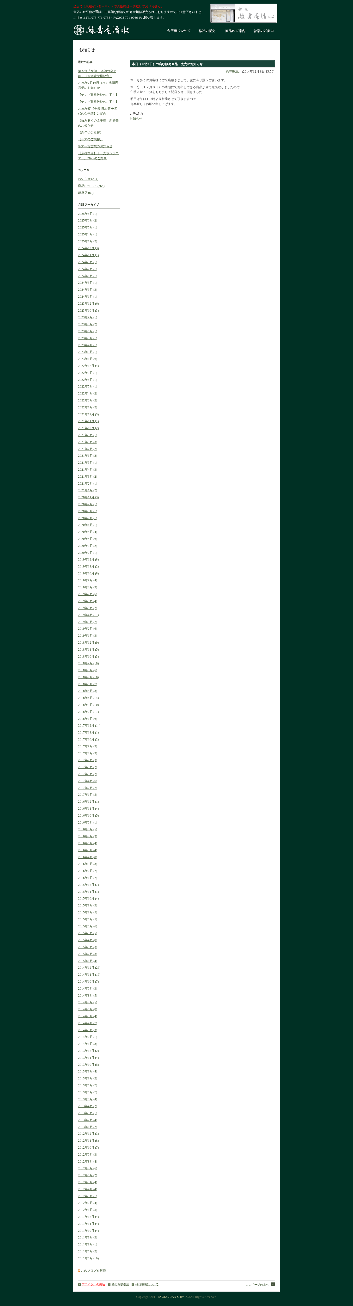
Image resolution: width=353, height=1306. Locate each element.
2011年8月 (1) (87, 1244)
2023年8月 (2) (87, 324)
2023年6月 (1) (87, 331)
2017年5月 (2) (87, 774)
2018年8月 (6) (87, 670)
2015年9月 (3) (87, 905)
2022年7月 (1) (87, 386)
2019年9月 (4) (87, 580)
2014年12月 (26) (89, 967)
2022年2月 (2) (87, 400)
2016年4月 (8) (87, 857)
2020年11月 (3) (88, 497)
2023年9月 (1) (87, 317)
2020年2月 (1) (87, 552)
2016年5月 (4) (87, 850)
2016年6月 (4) (87, 843)
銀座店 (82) (85, 193)
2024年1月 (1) (87, 296)
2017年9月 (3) (87, 746)
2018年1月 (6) (87, 719)
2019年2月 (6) (87, 628)
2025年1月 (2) (87, 241)
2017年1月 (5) (87, 794)
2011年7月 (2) (87, 1251)
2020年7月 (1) (87, 518)
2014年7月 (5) (87, 1002)
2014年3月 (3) (87, 1030)
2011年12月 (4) (88, 1217)
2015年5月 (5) (87, 933)
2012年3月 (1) (87, 1196)
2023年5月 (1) (87, 338)
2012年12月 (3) (88, 1133)
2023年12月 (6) (88, 303)
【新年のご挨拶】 (90, 132)
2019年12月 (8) (88, 559)
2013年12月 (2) (88, 1051)
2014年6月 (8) (87, 1009)
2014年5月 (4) (87, 1016)
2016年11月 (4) (88, 808)
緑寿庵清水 (233, 71)
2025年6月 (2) (87, 220)
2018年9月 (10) (88, 663)
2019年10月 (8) (88, 573)
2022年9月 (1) (87, 373)
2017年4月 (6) (87, 781)
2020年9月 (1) (87, 504)
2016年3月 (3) (87, 864)
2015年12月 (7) (88, 885)
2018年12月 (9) (88, 642)
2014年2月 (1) (87, 1037)
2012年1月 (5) (87, 1210)
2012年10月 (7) (88, 1147)
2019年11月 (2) (88, 566)
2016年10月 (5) (88, 815)
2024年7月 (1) (87, 269)
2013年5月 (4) (87, 1099)
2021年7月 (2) (87, 449)
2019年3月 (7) (87, 622)
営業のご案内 (264, 31)
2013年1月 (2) (87, 1127)
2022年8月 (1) (87, 380)
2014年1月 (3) (87, 1044)
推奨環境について (146, 1284)
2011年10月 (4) (88, 1230)
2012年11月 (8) (88, 1140)
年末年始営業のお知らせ (95, 146)
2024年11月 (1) (88, 255)
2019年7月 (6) (87, 594)
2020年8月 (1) (87, 511)
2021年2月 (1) (87, 483)
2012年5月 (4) (87, 1182)
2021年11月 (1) (88, 421)
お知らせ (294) (88, 179)
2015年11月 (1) (88, 891)
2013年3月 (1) (87, 1113)
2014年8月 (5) (87, 995)
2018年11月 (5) (88, 649)
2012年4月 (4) (87, 1189)
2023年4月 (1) (87, 345)
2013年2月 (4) (87, 1120)
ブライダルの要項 (93, 1284)
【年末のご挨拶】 (90, 139)
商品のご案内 (235, 31)
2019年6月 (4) (87, 601)
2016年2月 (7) (87, 871)
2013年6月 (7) (87, 1092)
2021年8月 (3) (87, 442)
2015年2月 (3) (87, 954)
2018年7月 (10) (88, 677)
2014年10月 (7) (88, 981)
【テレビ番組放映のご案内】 (98, 95)
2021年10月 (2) (88, 428)
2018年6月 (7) (87, 684)
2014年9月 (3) (87, 988)
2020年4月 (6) (87, 539)
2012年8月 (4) (87, 1161)
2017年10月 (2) (88, 739)
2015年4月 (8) (87, 940)
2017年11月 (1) (88, 732)
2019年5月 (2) (87, 608)
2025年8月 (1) (87, 214)
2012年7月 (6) (87, 1168)
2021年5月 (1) (87, 462)
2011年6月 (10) (88, 1258)
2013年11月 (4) (88, 1058)
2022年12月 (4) (88, 366)
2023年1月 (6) (87, 359)
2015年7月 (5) (87, 919)
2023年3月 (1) (87, 352)
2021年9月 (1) (87, 435)
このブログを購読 (93, 1270)
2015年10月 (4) (88, 898)
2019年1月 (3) (87, 635)
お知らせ (136, 118)
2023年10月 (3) (88, 310)
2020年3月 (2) (87, 546)
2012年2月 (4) (87, 1203)
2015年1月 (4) (87, 961)
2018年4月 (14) (88, 698)
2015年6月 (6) (87, 926)
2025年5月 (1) (87, 227)
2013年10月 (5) (88, 1064)
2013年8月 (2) (87, 1078)
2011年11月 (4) (88, 1224)
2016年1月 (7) (87, 878)
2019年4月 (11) (88, 615)
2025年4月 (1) (87, 234)
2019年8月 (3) (87, 587)
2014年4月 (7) (87, 1023)
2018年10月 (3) (88, 656)
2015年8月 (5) (87, 912)
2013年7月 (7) (87, 1085)
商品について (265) (91, 186)
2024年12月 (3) (88, 248)
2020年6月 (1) (87, 525)
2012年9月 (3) (87, 1154)
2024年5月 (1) (87, 282)
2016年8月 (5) (87, 829)
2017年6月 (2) (87, 767)
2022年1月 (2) (87, 407)
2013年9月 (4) (87, 1071)
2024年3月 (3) (87, 289)
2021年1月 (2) (87, 490)
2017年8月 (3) (87, 753)
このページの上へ (257, 1284)
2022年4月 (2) (87, 393)
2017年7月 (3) (87, 760)
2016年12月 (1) (88, 801)
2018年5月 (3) (87, 691)
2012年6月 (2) (87, 1175)
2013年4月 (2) (87, 1106)
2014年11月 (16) (89, 974)
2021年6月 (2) (87, 455)
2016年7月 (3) (87, 836)
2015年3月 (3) (87, 947)
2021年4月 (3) (87, 469)
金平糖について (178, 31)
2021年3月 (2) (87, 476)
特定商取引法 (120, 1284)
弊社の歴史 (207, 31)
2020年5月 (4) (87, 532)
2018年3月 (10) (88, 705)
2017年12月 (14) (89, 725)
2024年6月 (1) (87, 276)
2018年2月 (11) (88, 712)
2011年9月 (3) (87, 1237)
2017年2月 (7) (87, 788)
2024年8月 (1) (87, 262)
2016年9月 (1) (87, 822)
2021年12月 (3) (88, 414)
